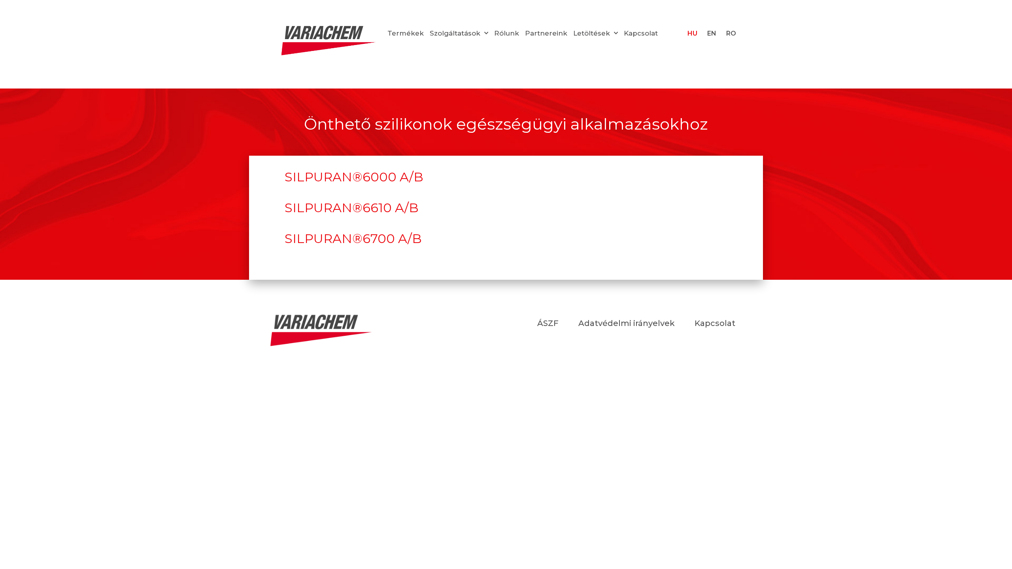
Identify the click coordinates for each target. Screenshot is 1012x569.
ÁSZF (548, 323)
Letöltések (591, 33)
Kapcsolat (641, 33)
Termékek (405, 33)
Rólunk (506, 33)
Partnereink (546, 33)
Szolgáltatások (455, 33)
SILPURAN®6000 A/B (354, 177)
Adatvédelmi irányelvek (626, 323)
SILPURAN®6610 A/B (352, 207)
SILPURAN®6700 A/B (353, 238)
